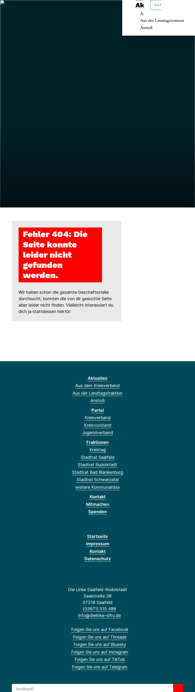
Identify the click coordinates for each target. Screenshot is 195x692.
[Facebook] (9, 10)
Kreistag (97, 449)
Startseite (97, 536)
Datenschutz (97, 558)
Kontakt (98, 496)
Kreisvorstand (97, 425)
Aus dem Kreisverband (97, 385)
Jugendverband (97, 432)
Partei (97, 410)
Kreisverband (98, 417)
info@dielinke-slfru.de (99, 615)
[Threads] (17, 10)
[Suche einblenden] (171, 10)
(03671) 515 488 (99, 608)
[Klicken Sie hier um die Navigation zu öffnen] (185, 10)
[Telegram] (48, 10)
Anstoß (146, 27)
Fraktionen (97, 442)
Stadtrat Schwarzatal (98, 479)
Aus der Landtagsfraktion (162, 20)
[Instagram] (32, 10)
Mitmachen (97, 504)
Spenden (97, 511)
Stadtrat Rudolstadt (97, 464)
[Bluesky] (24, 10)
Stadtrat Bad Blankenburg (97, 472)
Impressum (97, 543)
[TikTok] (40, 10)
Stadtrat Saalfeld (97, 457)
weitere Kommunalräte (97, 487)
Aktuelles (97, 378)
